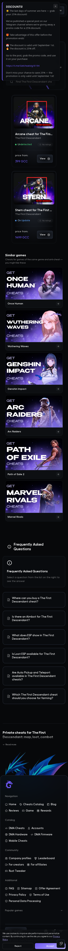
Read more (11, 745)
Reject (18, 946)
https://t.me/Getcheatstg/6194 (23, 65)
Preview (27, 102)
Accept (50, 946)
